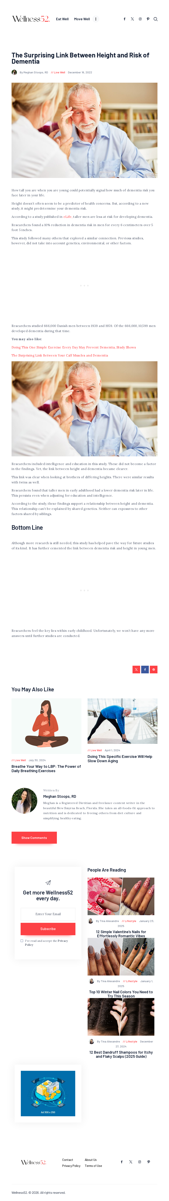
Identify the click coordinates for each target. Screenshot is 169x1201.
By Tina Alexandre (108, 921)
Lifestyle (130, 921)
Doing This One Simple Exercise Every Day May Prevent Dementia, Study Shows (74, 347)
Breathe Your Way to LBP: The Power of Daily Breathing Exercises (46, 768)
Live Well (59, 72)
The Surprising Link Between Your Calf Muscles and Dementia (60, 355)
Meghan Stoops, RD (59, 796)
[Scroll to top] (166, 1198)
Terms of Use (93, 1166)
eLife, (67, 217)
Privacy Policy (71, 1166)
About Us (91, 1160)
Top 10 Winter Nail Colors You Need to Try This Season (121, 994)
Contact (67, 1160)
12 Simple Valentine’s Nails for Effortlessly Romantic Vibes (121, 934)
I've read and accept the (46, 943)
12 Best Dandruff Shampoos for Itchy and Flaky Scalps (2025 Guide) (121, 1054)
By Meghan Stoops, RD (34, 72)
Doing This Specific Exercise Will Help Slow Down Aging (120, 758)
